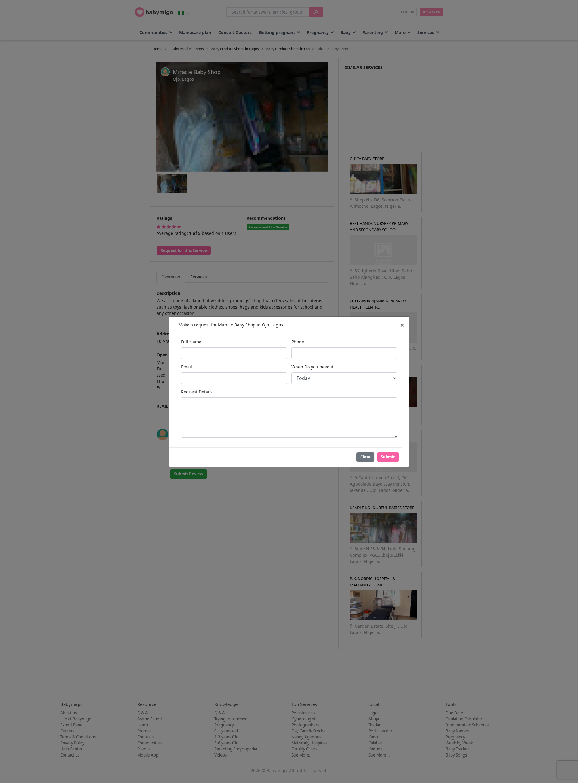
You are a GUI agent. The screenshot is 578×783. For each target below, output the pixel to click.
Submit (388, 457)
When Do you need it (312, 367)
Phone (297, 342)
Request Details (197, 392)
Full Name (191, 342)
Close (365, 457)
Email (186, 367)
